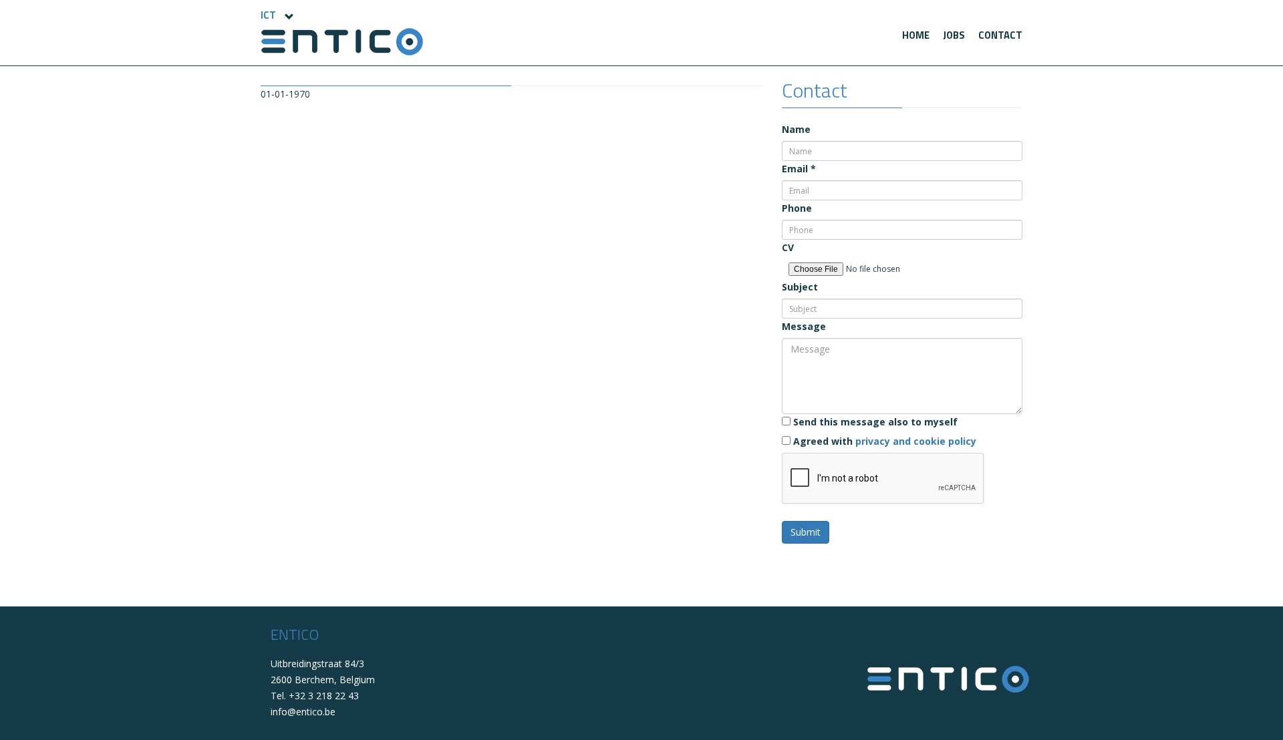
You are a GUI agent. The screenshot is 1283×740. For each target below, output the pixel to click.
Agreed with (883, 441)
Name (796, 129)
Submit (806, 532)
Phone (797, 208)
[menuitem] (916, 35)
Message (804, 326)
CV (788, 247)
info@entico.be (303, 711)
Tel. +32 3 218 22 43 (315, 695)
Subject (800, 287)
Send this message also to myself (874, 421)
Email (799, 168)
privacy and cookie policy (915, 441)
